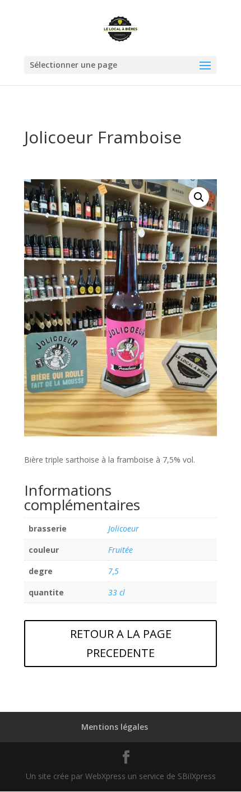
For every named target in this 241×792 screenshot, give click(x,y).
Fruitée (120, 549)
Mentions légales (114, 726)
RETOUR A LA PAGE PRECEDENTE (121, 643)
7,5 (113, 571)
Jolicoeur (123, 528)
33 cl (116, 592)
